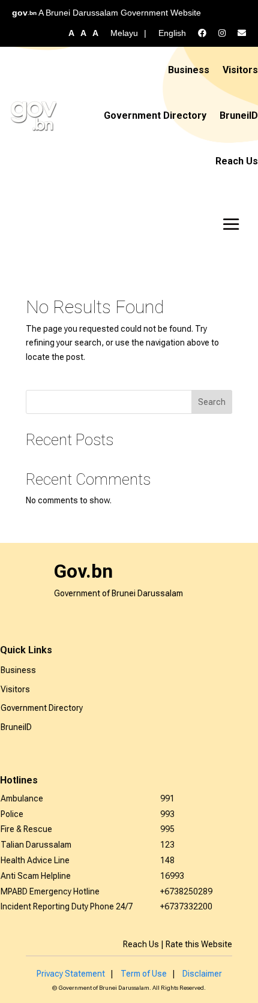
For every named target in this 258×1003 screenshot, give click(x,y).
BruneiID (239, 115)
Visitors (240, 70)
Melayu (124, 33)
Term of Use (144, 973)
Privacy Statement (71, 973)
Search (212, 402)
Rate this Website (199, 944)
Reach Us (236, 161)
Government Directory (155, 115)
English (172, 33)
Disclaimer (202, 973)
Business (188, 70)
